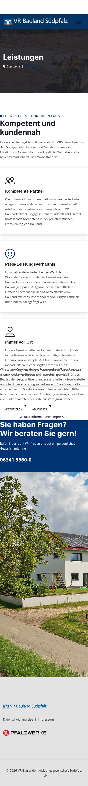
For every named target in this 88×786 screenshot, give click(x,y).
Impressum (60, 417)
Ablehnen (39, 409)
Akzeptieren (13, 409)
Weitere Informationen (36, 417)
